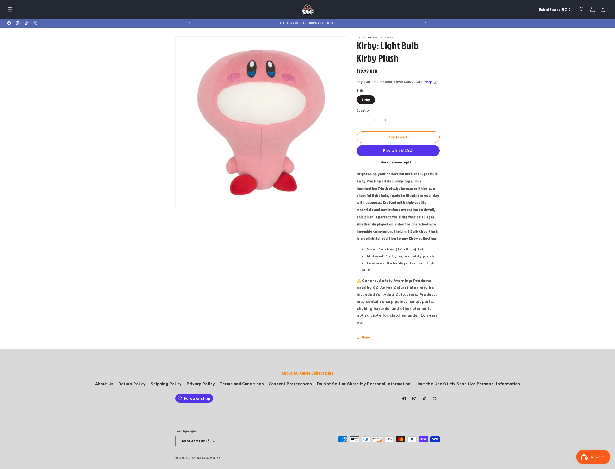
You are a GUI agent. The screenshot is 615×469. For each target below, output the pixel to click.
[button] (10, 9)
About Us (104, 384)
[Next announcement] (425, 23)
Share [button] (366, 337)
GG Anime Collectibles (203, 458)
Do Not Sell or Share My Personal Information (364, 384)
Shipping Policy (166, 384)
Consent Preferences (290, 384)
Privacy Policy (201, 384)
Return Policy (132, 384)
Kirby (366, 99)
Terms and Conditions (242, 384)
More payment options (398, 162)
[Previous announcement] (189, 23)
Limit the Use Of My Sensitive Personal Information (467, 384)
